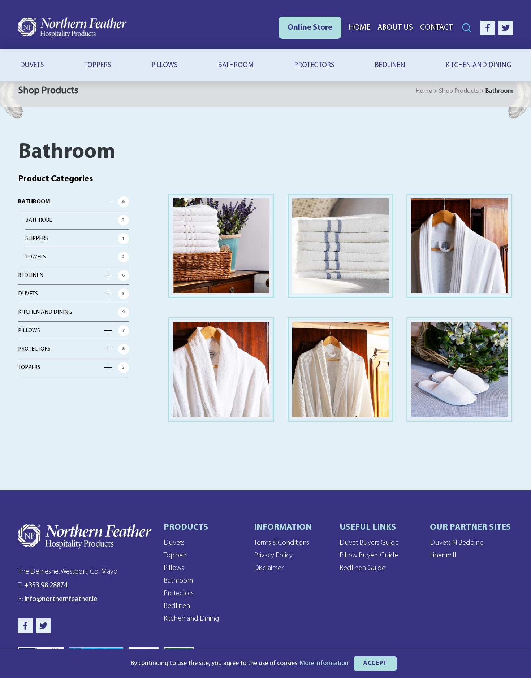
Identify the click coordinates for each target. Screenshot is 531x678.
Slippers (36, 239)
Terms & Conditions (281, 543)
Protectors (314, 65)
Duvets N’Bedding (457, 543)
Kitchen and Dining (478, 65)
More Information (324, 663)
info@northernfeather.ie (57, 599)
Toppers (97, 65)
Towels (35, 257)
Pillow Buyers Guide (369, 555)
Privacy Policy (273, 555)
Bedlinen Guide (362, 568)
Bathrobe (38, 220)
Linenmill (443, 555)
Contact (436, 27)
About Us (395, 27)
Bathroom (236, 65)
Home (359, 27)
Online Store (310, 27)
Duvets (32, 65)
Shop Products (459, 91)
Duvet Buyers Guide (369, 543)
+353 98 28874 (43, 585)
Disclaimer (269, 568)
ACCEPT (375, 663)
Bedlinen (390, 65)
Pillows (164, 65)
